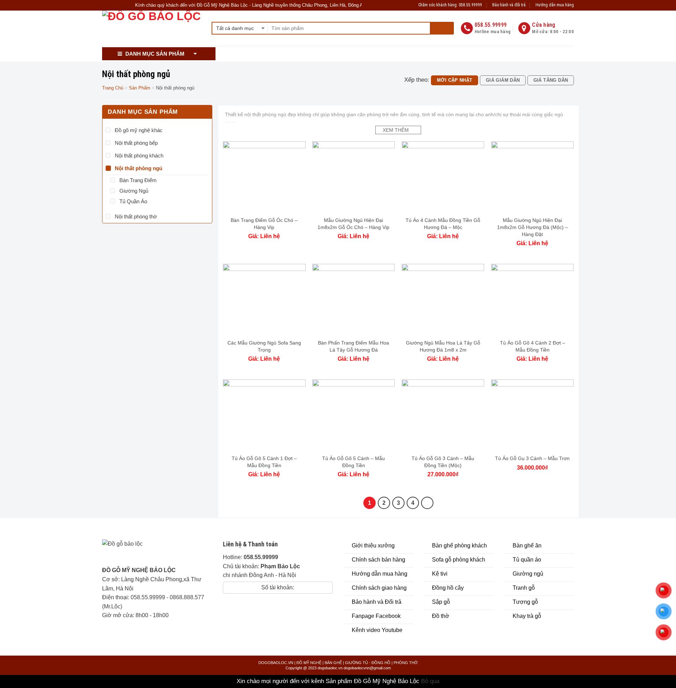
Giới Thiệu (235, 54)
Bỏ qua (430, 681)
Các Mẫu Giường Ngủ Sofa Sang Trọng (264, 346)
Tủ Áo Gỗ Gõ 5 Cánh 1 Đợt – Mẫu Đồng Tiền (264, 461)
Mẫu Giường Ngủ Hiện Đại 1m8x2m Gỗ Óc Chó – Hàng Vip (353, 223)
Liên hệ (531, 54)
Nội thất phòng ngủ (138, 168)
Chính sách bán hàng (281, 54)
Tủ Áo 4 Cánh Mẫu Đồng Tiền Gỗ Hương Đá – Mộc (443, 223)
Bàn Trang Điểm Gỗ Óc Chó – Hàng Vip (264, 223)
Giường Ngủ (133, 191)
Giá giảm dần (503, 80)
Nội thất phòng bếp (136, 143)
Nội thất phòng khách (139, 156)
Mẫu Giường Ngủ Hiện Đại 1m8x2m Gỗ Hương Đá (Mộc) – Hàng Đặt (532, 227)
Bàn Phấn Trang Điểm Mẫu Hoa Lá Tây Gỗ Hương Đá (353, 346)
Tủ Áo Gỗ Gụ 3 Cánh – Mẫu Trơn (532, 458)
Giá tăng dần (550, 80)
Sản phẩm (139, 88)
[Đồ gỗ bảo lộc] (145, 552)
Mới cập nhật (454, 80)
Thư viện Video (391, 54)
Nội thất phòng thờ (136, 216)
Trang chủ (112, 88)
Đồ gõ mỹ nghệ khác (139, 130)
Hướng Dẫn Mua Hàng (340, 54)
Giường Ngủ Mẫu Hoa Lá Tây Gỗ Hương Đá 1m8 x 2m (443, 346)
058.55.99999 (148, 597)
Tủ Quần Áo (133, 201)
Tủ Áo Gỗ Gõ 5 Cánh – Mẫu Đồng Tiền (353, 461)
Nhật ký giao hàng (492, 54)
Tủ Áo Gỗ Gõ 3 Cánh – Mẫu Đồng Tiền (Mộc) (443, 461)
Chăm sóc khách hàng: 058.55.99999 (450, 4)
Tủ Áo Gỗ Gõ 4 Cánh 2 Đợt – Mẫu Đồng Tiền (532, 346)
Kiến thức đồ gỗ (443, 54)
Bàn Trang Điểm (138, 180)
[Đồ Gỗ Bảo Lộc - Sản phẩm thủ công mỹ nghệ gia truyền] (151, 28)
